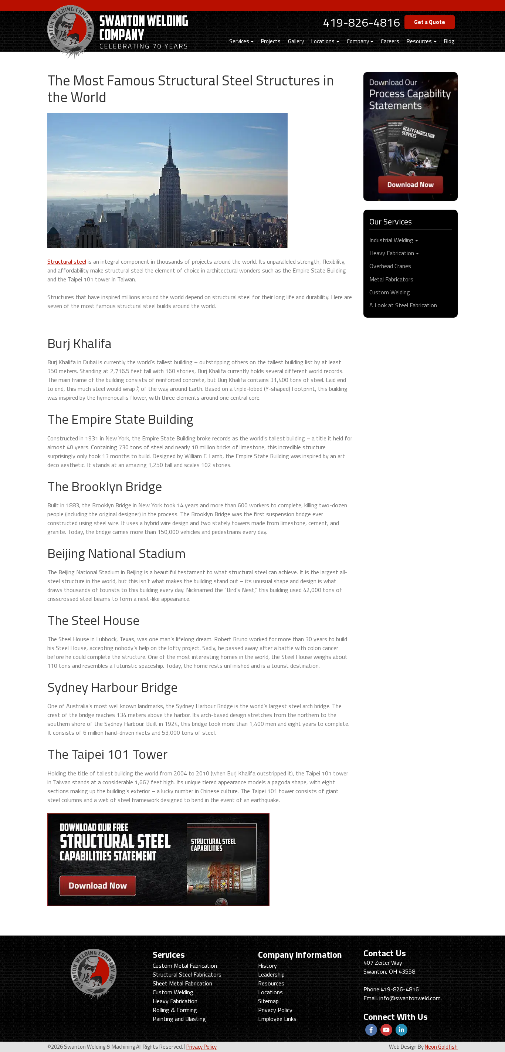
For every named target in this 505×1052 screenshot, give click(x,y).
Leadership (271, 974)
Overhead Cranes (390, 265)
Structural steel (66, 261)
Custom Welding (389, 292)
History (267, 965)
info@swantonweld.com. (410, 998)
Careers (390, 41)
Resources (419, 41)
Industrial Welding (391, 240)
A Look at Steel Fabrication (403, 305)
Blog (449, 41)
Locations (323, 41)
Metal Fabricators (391, 279)
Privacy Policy (275, 1009)
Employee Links (277, 1018)
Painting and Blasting (179, 1018)
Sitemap (268, 1001)
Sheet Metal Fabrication (182, 983)
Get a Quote (429, 22)
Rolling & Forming (175, 1009)
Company (358, 41)
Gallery (296, 41)
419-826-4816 (361, 22)
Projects (271, 41)
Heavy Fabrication (391, 252)
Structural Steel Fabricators (187, 974)
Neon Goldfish (441, 1046)
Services (239, 41)
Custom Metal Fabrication (185, 965)
